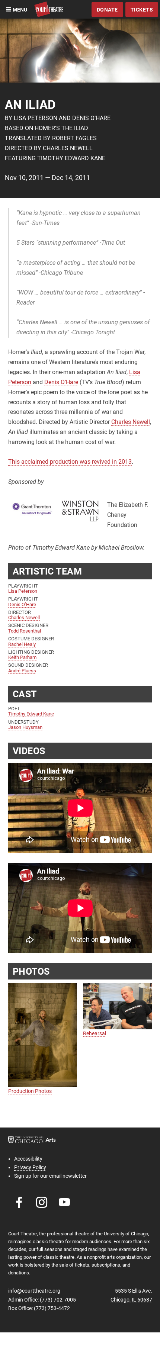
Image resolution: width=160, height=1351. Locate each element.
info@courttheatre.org (34, 1291)
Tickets (142, 10)
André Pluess (22, 670)
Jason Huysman (25, 727)
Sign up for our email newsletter (50, 1176)
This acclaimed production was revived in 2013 (70, 461)
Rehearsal (94, 1033)
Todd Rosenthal (24, 631)
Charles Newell (130, 421)
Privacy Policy (30, 1167)
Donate (107, 10)
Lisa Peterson (22, 591)
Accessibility (28, 1159)
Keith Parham (22, 657)
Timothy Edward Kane (31, 714)
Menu (19, 9)
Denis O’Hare (61, 382)
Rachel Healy (22, 644)
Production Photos (30, 1091)
